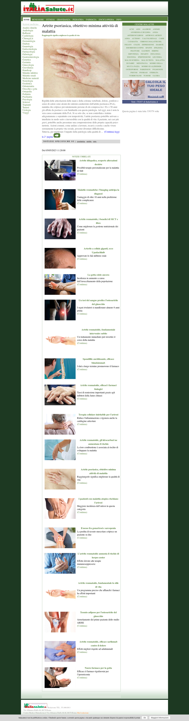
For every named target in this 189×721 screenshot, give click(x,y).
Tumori (25, 107)
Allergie (146, 29)
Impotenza (133, 54)
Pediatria (26, 94)
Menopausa (142, 63)
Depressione (148, 44)
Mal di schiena (132, 60)
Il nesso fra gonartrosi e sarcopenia (98, 528)
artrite (89, 141)
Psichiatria (27, 96)
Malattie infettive (30, 72)
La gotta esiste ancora (98, 274)
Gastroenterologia (30, 56)
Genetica (26, 59)
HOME (27, 19)
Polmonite (158, 69)
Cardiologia (27, 35)
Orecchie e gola (29, 88)
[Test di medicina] (144, 98)
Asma (127, 38)
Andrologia (27, 30)
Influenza (155, 54)
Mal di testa (147, 60)
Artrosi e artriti (153, 35)
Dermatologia (28, 40)
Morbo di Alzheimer (151, 66)
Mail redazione (83, 712)
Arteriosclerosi (135, 35)
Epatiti (149, 47)
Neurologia (27, 80)
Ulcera (156, 75)
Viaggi (25, 112)
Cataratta (133, 41)
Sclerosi (26, 102)
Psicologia (27, 99)
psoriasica (81, 141)
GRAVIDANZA (63, 19)
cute (94, 141)
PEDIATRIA (78, 19)
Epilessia (158, 47)
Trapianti (26, 104)
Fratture (135, 51)
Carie (161, 38)
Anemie (156, 29)
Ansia (155, 32)
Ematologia (27, 46)
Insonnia (131, 57)
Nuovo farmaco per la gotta (98, 668)
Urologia (26, 109)
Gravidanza (27, 67)
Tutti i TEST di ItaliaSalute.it (144, 101)
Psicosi (134, 72)
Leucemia (157, 57)
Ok (145, 718)
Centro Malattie (144, 24)
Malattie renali (29, 75)
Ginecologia (28, 64)
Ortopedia (27, 91)
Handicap (26, 70)
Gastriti (146, 51)
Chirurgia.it (27, 38)
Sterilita (154, 72)
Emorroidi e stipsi (135, 47)
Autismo (136, 38)
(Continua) (82, 173)
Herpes (155, 51)
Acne (131, 29)
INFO (118, 19)
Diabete (26, 43)
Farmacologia (28, 51)
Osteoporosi (132, 69)
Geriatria (26, 62)
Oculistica (27, 83)
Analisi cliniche (29, 27)
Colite (137, 44)
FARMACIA (91, 19)
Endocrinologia (29, 48)
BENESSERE (38, 19)
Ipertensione (144, 57)
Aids (138, 29)
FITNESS (50, 19)
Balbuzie (26, 33)
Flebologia (27, 54)
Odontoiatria (28, 86)
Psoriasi (143, 72)
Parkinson (145, 69)
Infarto (144, 54)
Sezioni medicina (30, 24)
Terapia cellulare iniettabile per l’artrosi (98, 414)
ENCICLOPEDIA (106, 19)
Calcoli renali (149, 38)
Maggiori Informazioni (159, 718)
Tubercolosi (135, 75)
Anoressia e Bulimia (140, 32)
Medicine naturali (30, 78)
